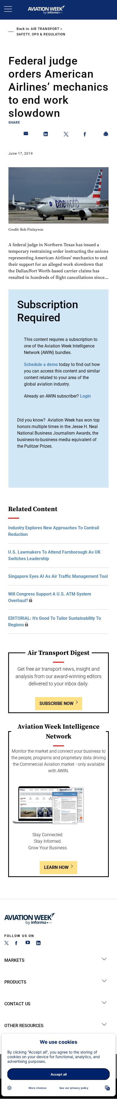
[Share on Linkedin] (46, 135)
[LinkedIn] (38, 943)
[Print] (106, 135)
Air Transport (45, 29)
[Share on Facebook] (86, 135)
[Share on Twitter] (66, 135)
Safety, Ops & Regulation (41, 34)
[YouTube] (28, 943)
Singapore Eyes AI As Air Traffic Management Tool (58, 576)
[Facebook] (17, 943)
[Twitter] (6, 943)
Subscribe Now (56, 703)
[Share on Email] (26, 135)
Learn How (56, 867)
